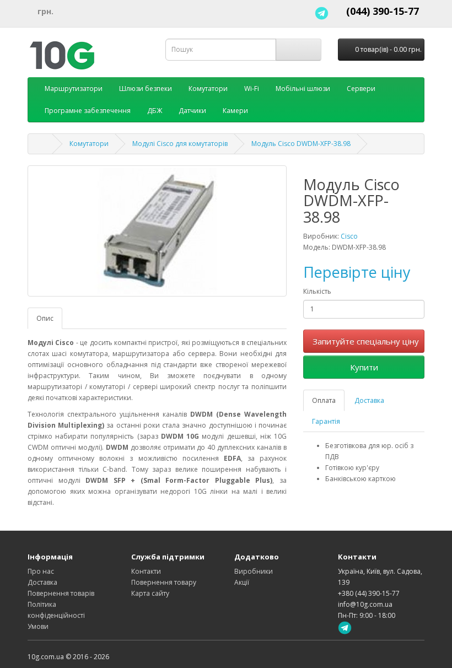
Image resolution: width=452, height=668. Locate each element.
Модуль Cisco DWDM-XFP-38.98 (301, 143)
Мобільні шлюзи (303, 88)
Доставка (369, 400)
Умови (38, 626)
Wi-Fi (251, 88)
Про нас (41, 571)
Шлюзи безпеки (145, 88)
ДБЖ (154, 110)
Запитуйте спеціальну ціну (366, 341)
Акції (241, 582)
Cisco (349, 236)
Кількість (317, 291)
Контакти (146, 571)
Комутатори (208, 88)
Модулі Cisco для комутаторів (180, 143)
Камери (235, 110)
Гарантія (326, 421)
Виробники (253, 571)
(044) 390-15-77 (382, 11)
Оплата (324, 400)
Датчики (192, 110)
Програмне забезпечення (88, 110)
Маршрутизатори (74, 88)
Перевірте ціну (357, 272)
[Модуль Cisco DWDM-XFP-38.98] (157, 231)
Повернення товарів (61, 593)
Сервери (361, 88)
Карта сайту (150, 593)
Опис (44, 318)
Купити (364, 367)
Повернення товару (163, 582)
